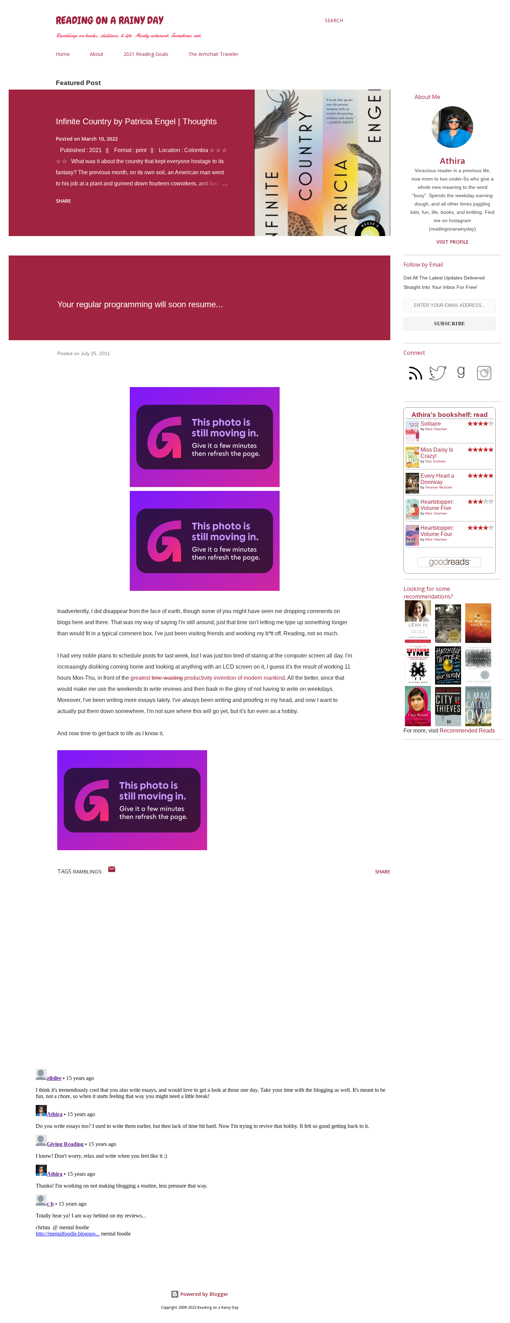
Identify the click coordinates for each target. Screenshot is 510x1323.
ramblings (87, 871)
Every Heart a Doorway (437, 479)
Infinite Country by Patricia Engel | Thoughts (136, 121)
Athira (452, 160)
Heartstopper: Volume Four (437, 531)
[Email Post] (112, 871)
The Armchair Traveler (213, 54)
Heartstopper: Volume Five (437, 505)
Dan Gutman (435, 461)
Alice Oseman (436, 429)
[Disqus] (211, 973)
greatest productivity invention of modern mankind (207, 678)
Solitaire (430, 424)
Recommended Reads (467, 731)
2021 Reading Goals (146, 54)
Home (63, 54)
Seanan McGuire (438, 487)
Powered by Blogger (203, 1294)
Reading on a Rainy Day (109, 20)
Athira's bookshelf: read (449, 414)
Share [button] (63, 201)
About (96, 54)
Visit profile (452, 241)
